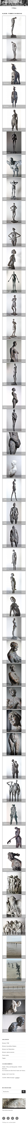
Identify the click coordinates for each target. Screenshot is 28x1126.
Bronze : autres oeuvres (8, 1052)
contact (17, 1077)
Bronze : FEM (5, 1043)
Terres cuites (5, 1055)
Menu (14, 8)
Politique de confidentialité (9, 1122)
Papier (4, 1058)
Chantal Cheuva (11, 2)
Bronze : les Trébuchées (8, 1049)
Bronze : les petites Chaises (9, 1046)
